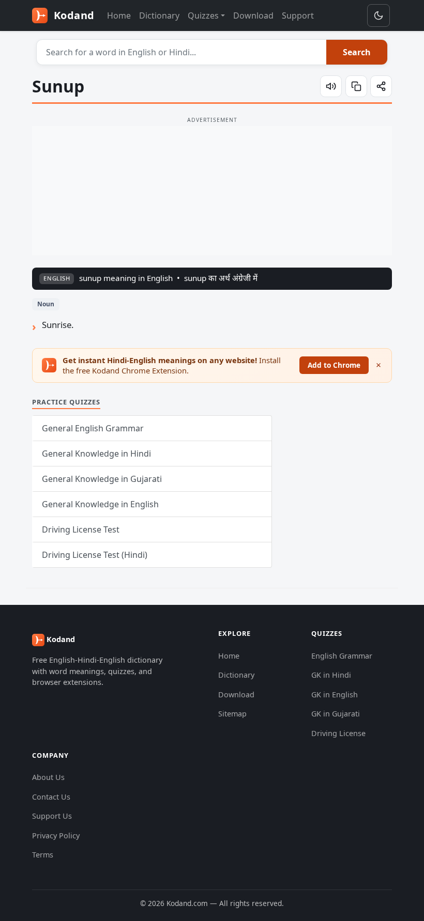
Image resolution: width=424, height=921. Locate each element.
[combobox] (182, 52)
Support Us (52, 816)
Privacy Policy (56, 835)
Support (298, 15)
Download (253, 15)
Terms (42, 855)
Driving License (338, 733)
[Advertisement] (212, 190)
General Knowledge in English (100, 504)
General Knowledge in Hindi (96, 453)
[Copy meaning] (356, 86)
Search (357, 52)
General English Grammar (93, 428)
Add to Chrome (334, 365)
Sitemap (232, 714)
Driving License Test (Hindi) (94, 554)
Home (119, 15)
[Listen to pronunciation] (331, 86)
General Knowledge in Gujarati (102, 479)
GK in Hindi (331, 675)
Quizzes (203, 15)
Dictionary (159, 15)
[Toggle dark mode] (378, 15)
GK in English (334, 694)
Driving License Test (80, 529)
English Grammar (341, 656)
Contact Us (51, 797)
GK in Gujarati (335, 714)
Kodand (73, 15)
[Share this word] (381, 86)
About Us (48, 777)
